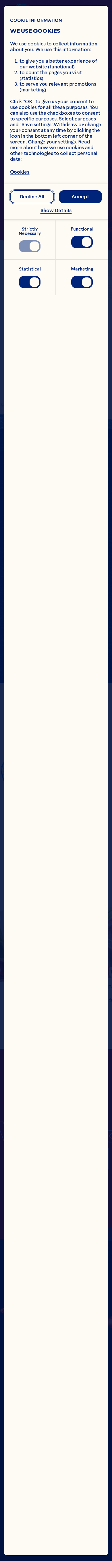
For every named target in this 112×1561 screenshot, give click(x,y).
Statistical (30, 269)
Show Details (56, 210)
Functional (82, 229)
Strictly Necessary (30, 231)
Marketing (82, 269)
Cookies (20, 172)
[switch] (29, 246)
